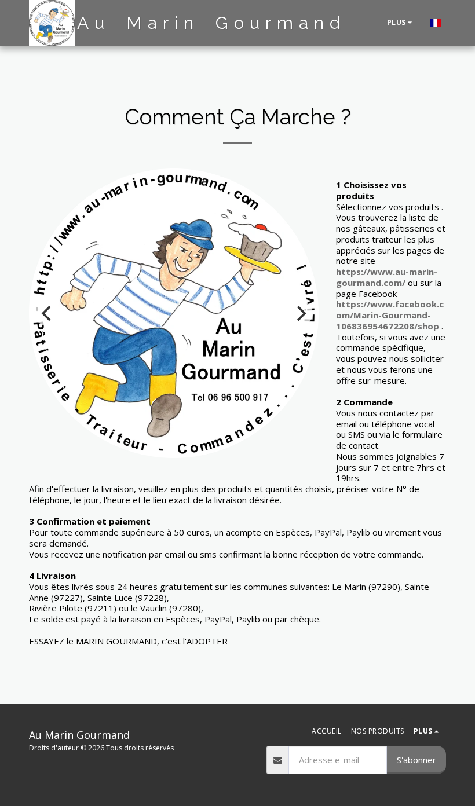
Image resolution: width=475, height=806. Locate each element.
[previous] (47, 313)
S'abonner (416, 759)
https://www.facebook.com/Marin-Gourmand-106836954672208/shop (390, 315)
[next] (300, 313)
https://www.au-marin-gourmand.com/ (386, 277)
